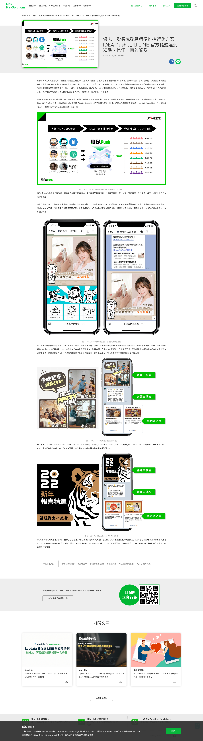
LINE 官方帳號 (144, 563)
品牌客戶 (83, 563)
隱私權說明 (88, 735)
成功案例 (32, 15)
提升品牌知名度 (127, 563)
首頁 (24, 15)
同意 (173, 731)
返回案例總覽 (101, 698)
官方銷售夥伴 (69, 563)
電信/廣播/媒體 (97, 563)
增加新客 (112, 563)
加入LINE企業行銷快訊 (58, 598)
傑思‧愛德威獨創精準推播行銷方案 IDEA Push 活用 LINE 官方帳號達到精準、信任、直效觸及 (79, 15)
